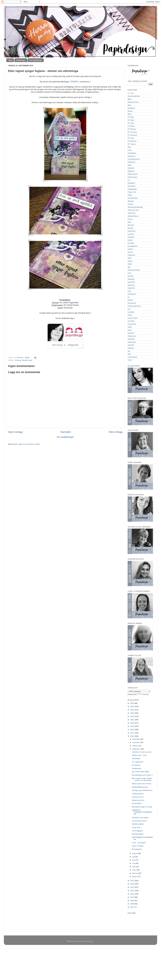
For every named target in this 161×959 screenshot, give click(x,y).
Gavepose (131, 156)
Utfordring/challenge (135, 207)
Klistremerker (133, 174)
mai (133, 863)
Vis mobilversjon (65, 437)
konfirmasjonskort (134, 306)
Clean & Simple (137, 846)
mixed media (132, 318)
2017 (132, 733)
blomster (131, 225)
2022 (132, 716)
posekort (131, 333)
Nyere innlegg (15, 432)
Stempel (25, 360)
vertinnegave (132, 357)
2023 (132, 713)
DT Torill (131, 138)
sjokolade (131, 339)
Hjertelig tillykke (137, 834)
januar (134, 876)
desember (136, 739)
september (136, 749)
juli (133, 857)
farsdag (130, 276)
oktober (135, 746)
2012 (132, 891)
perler (130, 330)
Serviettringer (133, 198)
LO (129, 180)
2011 (132, 894)
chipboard (131, 255)
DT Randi (131, 126)
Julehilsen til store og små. (142, 752)
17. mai (130, 93)
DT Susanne (132, 135)
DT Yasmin (132, 144)
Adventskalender (134, 96)
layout (130, 315)
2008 (132, 904)
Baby (129, 99)
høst (129, 291)
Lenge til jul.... (137, 827)
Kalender (131, 168)
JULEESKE (136, 758)
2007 (132, 907)
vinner (130, 360)
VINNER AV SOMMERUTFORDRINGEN (142, 812)
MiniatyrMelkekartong (140, 787)
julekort (130, 300)
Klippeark (131, 171)
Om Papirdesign (35, 60)
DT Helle (131, 120)
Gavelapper (132, 153)
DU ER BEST (137, 803)
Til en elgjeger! (137, 831)
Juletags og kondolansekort (142, 790)
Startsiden (65, 432)
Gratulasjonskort (134, 159)
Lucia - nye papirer (139, 843)
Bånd (130, 114)
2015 (132, 881)
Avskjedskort (136, 768)
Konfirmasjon (132, 177)
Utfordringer (20, 60)
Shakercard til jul (138, 800)
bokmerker (132, 231)
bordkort (131, 234)
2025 (132, 706)
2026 (132, 703)
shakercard (132, 336)
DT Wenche (132, 141)
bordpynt (131, 237)
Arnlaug (18, 360)
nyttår (130, 327)
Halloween (131, 162)
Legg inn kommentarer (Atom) (29, 444)
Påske (130, 195)
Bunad (130, 111)
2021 (132, 720)
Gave (130, 150)
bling (129, 222)
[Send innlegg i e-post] (35, 357)
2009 (132, 900)
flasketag (131, 279)
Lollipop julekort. (138, 794)
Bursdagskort (137, 849)
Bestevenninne (133, 102)
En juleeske (136, 765)
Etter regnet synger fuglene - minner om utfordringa (142, 779)
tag (129, 351)
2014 (132, 884)
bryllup (130, 240)
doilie (130, 258)
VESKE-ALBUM (137, 824)
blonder (130, 228)
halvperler (131, 288)
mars (134, 870)
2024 (132, 710)
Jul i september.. (138, 762)
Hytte (130, 165)
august (135, 853)
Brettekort (131, 108)
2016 (132, 736)
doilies (130, 261)
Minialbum (131, 183)
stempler (131, 345)
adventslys (132, 213)
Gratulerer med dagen (140, 817)
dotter (130, 264)
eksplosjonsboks (134, 270)
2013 (132, 887)
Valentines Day (133, 210)
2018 (132, 729)
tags (30, 360)
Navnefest (131, 186)
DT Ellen (131, 117)
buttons (130, 249)
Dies (129, 147)
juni (133, 860)
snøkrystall (132, 342)
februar (135, 873)
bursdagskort (132, 246)
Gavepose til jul (137, 797)
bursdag (131, 243)
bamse (130, 219)
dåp (129, 267)
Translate (145, 694)
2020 (132, 723)
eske (129, 273)
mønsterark (132, 324)
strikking (131, 348)
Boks (129, 105)
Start (10, 60)
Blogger (90, 941)
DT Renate (132, 129)
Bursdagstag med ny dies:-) (142, 775)
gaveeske (131, 282)
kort (129, 309)
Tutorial (130, 204)
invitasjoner (132, 294)
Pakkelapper (132, 189)
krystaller (131, 312)
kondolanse (132, 303)
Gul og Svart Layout (139, 821)
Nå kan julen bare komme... (142, 784)
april (134, 867)
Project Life (132, 192)
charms (130, 252)
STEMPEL (74, 82)
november (136, 742)
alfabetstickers (133, 216)
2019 (132, 726)
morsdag (131, 321)
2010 (132, 897)
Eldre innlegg (115, 432)
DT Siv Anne (132, 132)
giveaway (131, 285)
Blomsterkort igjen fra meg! (142, 807)
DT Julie (131, 123)
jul (128, 297)
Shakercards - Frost (139, 755)
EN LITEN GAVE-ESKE (140, 772)
